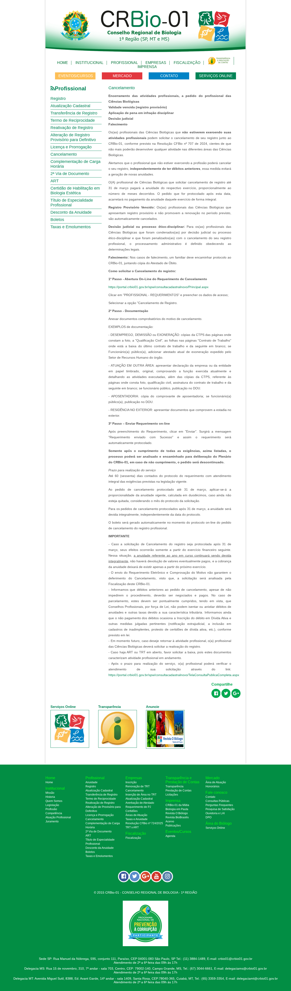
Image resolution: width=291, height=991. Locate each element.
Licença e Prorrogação (71, 147)
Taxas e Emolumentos (70, 227)
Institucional (89, 63)
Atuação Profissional (58, 817)
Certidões (131, 811)
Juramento (52, 821)
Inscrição (131, 782)
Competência (53, 813)
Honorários (212, 786)
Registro (58, 98)
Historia (50, 796)
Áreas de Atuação (136, 815)
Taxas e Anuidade (136, 819)
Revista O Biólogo (177, 813)
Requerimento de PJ (138, 807)
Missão (49, 792)
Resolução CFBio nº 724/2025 (144, 823)
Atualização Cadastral (70, 106)
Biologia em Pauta (177, 809)
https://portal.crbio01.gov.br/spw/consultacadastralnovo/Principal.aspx (158, 287)
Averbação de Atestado (139, 802)
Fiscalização (187, 63)
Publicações (173, 825)
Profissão (51, 809)
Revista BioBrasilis (177, 817)
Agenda (170, 836)
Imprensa (147, 67)
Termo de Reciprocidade (72, 120)
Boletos (57, 219)
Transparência (174, 786)
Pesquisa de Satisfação (220, 809)
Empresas (156, 63)
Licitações (172, 794)
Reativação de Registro (71, 127)
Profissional (124, 63)
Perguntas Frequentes (219, 805)
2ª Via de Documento (69, 173)
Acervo (170, 821)
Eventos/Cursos (75, 76)
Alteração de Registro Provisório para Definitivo (73, 137)
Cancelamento (63, 154)
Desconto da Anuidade (71, 212)
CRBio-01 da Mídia (177, 805)
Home (62, 63)
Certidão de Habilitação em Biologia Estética (75, 190)
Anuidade (91, 782)
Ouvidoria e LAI (215, 813)
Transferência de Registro (73, 113)
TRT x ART (132, 827)
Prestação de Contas (178, 790)
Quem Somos (53, 801)
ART (54, 181)
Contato (169, 76)
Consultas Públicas (217, 801)
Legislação (52, 805)
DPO (208, 817)
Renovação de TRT (137, 786)
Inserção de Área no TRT (140, 794)
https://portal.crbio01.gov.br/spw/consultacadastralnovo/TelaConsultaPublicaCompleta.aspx (173, 675)
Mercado (122, 76)
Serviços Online (216, 76)
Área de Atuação (216, 782)
